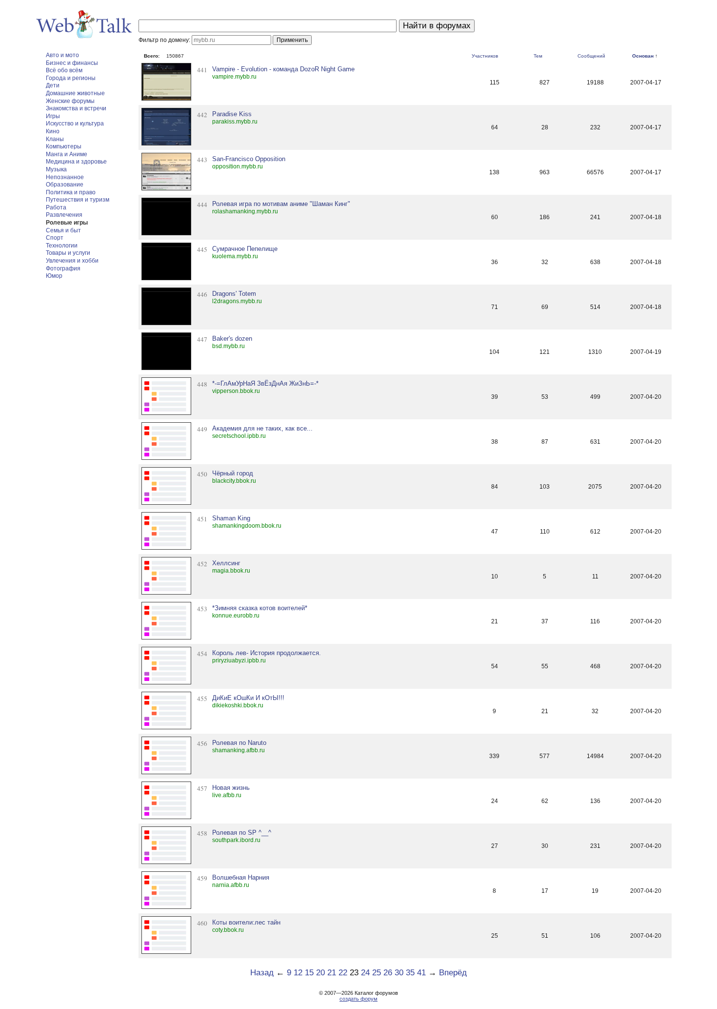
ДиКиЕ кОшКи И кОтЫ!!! (248, 697)
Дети (53, 85)
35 (410, 972)
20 (320, 972)
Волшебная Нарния (240, 877)
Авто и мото (62, 55)
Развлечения (64, 214)
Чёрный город (232, 473)
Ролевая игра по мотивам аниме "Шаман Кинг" (281, 203)
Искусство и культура (75, 123)
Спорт (54, 237)
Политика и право (71, 192)
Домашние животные (75, 93)
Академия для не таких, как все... (262, 428)
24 (365, 972)
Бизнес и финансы (72, 63)
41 (421, 972)
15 (309, 972)
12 (298, 972)
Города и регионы (71, 78)
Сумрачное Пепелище (245, 248)
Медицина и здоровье (76, 161)
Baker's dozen (232, 338)
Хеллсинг (226, 563)
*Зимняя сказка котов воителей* (259, 608)
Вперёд (453, 972)
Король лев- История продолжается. (266, 653)
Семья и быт (63, 230)
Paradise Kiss (232, 114)
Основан (643, 56)
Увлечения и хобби (72, 260)
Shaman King (231, 518)
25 (376, 972)
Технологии (62, 245)
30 (399, 972)
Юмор (54, 275)
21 (331, 972)
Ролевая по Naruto (239, 742)
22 (343, 972)
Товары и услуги (68, 252)
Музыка (56, 169)
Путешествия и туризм (77, 199)
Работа (56, 207)
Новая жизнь (231, 787)
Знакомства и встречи (76, 108)
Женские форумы (70, 101)
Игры (53, 116)
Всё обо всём (64, 70)
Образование (64, 184)
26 (387, 972)
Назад (262, 972)
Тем (538, 56)
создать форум (358, 999)
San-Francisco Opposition (248, 159)
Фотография (63, 268)
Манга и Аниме (66, 154)
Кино (53, 131)
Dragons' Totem (234, 293)
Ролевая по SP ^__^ (241, 832)
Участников (485, 56)
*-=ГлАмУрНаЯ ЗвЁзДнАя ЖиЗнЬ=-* (265, 383)
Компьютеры (63, 146)
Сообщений (591, 56)
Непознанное (65, 177)
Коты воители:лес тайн (246, 922)
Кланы (55, 139)
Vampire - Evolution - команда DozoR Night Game (283, 69)
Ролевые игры (67, 222)
